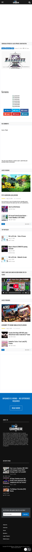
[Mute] (26, 293)
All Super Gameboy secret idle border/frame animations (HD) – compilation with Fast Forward (18, 480)
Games (3, 48)
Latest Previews (6, 300)
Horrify (19, 547)
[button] (27, 549)
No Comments (17, 198)
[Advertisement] (16, 22)
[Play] (3, 293)
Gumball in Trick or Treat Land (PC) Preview (18, 342)
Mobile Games (6, 539)
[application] (16, 286)
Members (5, 533)
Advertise (5, 527)
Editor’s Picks (6, 461)
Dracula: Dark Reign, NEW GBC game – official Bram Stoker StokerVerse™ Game (19, 334)
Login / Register (6, 536)
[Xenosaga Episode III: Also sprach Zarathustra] (16, 60)
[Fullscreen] (28, 293)
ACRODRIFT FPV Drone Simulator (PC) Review (14, 325)
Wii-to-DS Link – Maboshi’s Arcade (18, 247)
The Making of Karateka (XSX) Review (18, 490)
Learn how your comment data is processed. (14, 161)
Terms (4, 530)
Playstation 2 (8, 48)
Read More (16, 408)
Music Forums (14, 547)
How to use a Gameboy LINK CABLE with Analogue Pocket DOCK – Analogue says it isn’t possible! (19, 470)
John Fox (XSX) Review (14, 207)
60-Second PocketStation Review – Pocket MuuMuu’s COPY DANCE (18, 216)
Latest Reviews (5, 170)
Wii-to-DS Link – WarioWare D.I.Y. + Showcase (18, 258)
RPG (13, 48)
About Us (5, 524)
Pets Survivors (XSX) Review (10, 195)
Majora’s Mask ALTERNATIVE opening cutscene (18, 237)
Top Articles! (5, 230)
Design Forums (26, 546)
